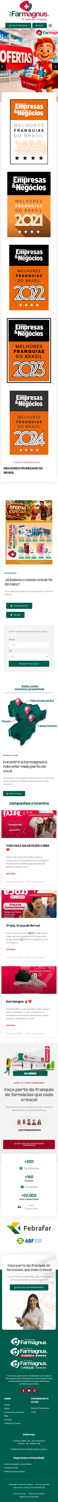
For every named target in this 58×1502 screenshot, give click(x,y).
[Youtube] (29, 1390)
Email (12, 639)
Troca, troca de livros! (23, 925)
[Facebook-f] (23, 1390)
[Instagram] (34, 1390)
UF (10, 651)
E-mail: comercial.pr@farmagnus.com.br (29, 1449)
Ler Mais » (11, 874)
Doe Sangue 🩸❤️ (19, 1001)
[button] (50, 25)
